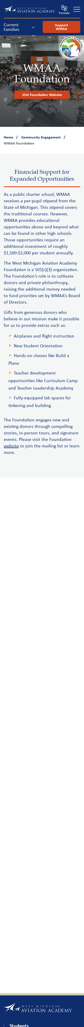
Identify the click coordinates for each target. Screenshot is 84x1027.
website (11, 446)
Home (8, 137)
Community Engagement (41, 137)
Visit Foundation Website (42, 94)
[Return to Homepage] (29, 9)
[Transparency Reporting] (71, 58)
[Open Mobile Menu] (76, 9)
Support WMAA (61, 27)
